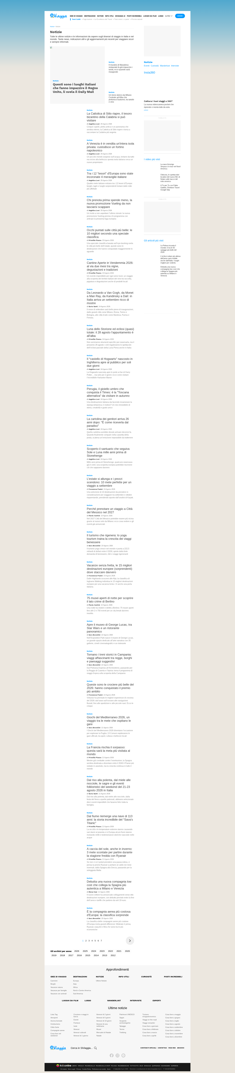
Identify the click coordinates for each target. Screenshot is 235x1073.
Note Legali (71, 1069)
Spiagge (122, 1026)
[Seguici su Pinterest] (123, 1055)
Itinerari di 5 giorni (103, 1018)
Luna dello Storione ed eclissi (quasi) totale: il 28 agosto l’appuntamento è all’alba (110, 332)
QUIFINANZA (156, 1066)
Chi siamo (63, 1069)
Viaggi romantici (148, 1023)
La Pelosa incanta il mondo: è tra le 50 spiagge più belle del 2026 (168, 248)
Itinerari (76, 1029)
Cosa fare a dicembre (173, 1037)
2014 (96, 955)
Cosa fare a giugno (172, 1018)
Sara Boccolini (94, 546)
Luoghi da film (150, 16)
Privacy (78, 1069)
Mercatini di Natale (103, 1032)
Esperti (157, 1000)
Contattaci (162, 1048)
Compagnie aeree (58, 1030)
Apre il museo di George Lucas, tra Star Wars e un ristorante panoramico (109, 628)
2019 (54, 955)
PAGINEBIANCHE (123, 1066)
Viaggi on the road (149, 1020)
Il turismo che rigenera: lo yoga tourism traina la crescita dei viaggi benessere (109, 539)
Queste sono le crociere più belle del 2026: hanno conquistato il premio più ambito (110, 688)
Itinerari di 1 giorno (81, 1036)
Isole (75, 1026)
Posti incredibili (134, 16)
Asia (74, 984)
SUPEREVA (174, 1066)
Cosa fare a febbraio (150, 1029)
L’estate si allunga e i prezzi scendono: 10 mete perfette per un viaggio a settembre (109, 482)
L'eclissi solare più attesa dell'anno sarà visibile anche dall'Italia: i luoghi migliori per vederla (170, 259)
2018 (62, 955)
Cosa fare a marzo (149, 1032)
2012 (113, 955)
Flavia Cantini (94, 516)
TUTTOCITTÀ (134, 1066)
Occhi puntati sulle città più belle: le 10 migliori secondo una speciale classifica (109, 233)
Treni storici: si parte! (121, 19)
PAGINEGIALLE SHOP (103, 1066)
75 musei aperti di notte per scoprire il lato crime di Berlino (110, 599)
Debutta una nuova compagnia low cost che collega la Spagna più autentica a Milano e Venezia (109, 885)
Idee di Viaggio (58, 976)
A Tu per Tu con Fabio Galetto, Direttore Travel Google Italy (169, 187)
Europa (76, 981)
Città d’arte (55, 1027)
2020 (127, 951)
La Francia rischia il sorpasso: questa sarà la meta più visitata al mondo (108, 751)
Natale (98, 1036)
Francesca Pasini (96, 489)
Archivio (180, 1048)
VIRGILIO (81, 1066)
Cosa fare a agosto (172, 1024)
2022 (110, 951)
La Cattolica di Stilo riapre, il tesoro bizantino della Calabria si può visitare (109, 117)
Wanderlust (165, 66)
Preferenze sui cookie (99, 1069)
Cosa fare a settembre (174, 1027)
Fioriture (77, 1023)
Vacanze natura (57, 987)
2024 (93, 951)
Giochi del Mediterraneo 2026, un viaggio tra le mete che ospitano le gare (109, 721)
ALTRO (167, 16)
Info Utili (124, 976)
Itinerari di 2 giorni (103, 1014)
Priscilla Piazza (95, 240)
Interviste (175, 66)
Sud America (78, 994)
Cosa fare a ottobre (172, 1030)
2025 (85, 951)
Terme (121, 1029)
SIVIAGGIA (147, 1066)
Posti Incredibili (173, 976)
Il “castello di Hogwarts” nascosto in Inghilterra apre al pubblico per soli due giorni (110, 362)
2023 (102, 951)
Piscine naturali (136, 19)
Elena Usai (93, 892)
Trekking (122, 1032)
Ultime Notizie (101, 981)
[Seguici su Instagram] (117, 1055)
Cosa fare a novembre (174, 1034)
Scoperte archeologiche (124, 1022)
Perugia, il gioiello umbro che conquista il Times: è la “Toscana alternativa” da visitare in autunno (108, 392)
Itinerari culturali (80, 1032)
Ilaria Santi (93, 306)
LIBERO (74, 1066)
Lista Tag (54, 1014)
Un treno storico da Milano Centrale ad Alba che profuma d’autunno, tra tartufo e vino (121, 98)
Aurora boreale (56, 1021)
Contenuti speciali (148, 1048)
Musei (98, 1029)
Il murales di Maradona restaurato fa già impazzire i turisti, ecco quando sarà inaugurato (121, 68)
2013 (104, 955)
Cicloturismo (55, 1024)
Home (52, 26)
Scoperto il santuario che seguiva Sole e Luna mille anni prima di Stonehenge (108, 452)
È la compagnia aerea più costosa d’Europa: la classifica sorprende (108, 913)
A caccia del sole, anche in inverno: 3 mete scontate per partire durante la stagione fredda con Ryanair (109, 852)
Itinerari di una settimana (102, 1025)
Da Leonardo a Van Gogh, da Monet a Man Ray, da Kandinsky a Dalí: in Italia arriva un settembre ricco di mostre (110, 298)
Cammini (54, 981)
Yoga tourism (87, 19)
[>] (130, 941)
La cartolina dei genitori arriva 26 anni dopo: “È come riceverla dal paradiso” (108, 422)
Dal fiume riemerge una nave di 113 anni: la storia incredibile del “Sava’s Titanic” (110, 819)
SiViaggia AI (120, 16)
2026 (76, 951)
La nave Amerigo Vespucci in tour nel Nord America (170, 166)
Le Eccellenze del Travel (103, 19)
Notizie (100, 16)
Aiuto (109, 1069)
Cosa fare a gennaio (150, 1026)
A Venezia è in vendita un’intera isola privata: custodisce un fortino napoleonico (110, 147)
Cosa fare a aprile (149, 1036)
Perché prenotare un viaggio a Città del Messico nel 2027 (109, 510)
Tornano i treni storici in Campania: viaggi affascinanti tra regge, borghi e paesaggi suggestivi (109, 658)
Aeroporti (54, 1018)
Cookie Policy (86, 1069)
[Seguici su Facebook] (112, 1055)
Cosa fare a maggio (173, 1014)
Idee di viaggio (76, 16)
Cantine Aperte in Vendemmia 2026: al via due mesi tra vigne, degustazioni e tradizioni (110, 266)
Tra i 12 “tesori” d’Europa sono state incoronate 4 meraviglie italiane (110, 175)
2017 (70, 955)
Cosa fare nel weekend (56, 1035)
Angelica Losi (94, 124)
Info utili (109, 16)
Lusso (160, 16)
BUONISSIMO (165, 1066)
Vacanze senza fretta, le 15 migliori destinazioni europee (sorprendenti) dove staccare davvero (109, 569)
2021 (119, 951)
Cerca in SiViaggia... (82, 1048)
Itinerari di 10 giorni (103, 1021)
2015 (87, 955)
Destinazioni (89, 16)
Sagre (121, 1018)
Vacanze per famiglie (59, 990)
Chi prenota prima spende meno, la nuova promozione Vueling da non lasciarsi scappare (109, 203)
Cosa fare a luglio (172, 1021)
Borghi (53, 984)
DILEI (141, 1066)
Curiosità (155, 66)
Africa (75, 987)
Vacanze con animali (58, 994)
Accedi (180, 16)
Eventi (146, 66)
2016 (79, 955)
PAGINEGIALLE (90, 1066)
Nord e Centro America (82, 990)
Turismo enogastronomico (149, 1015)
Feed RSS (172, 1048)
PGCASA (114, 1066)
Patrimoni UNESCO (127, 1014)
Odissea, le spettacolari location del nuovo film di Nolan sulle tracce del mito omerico (170, 178)
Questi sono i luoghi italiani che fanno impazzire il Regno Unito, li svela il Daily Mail (75, 88)
